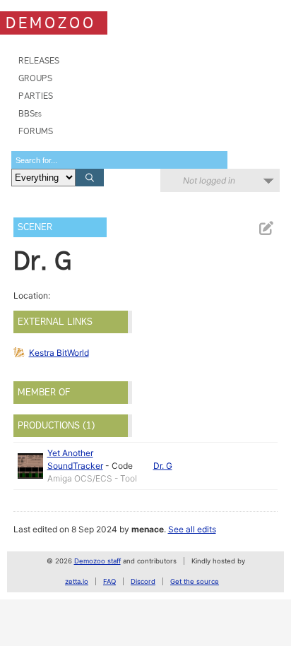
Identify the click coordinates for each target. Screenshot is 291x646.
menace (147, 529)
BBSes (30, 113)
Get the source (194, 581)
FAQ (109, 581)
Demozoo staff (97, 561)
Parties (35, 95)
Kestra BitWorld (59, 352)
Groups (35, 78)
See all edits (192, 529)
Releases (38, 60)
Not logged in (209, 180)
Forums (35, 131)
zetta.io (76, 581)
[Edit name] (266, 228)
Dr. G (162, 465)
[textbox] (119, 160)
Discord (143, 581)
